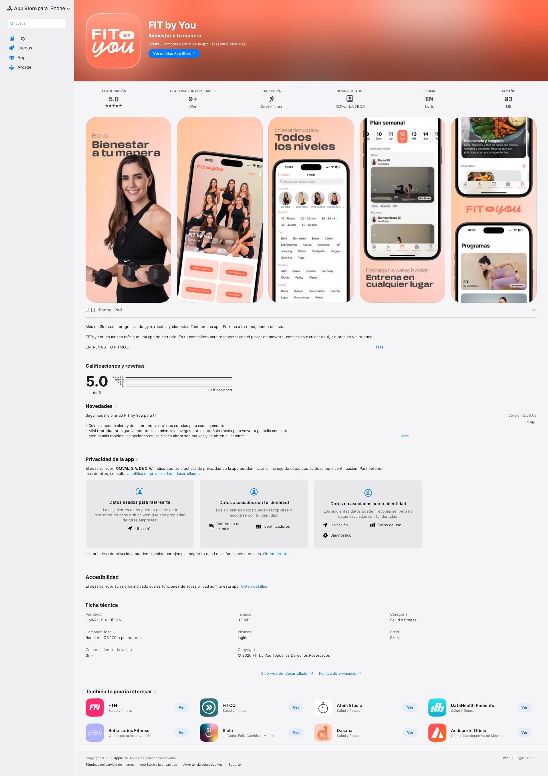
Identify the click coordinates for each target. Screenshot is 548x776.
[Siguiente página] (542, 720)
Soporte (235, 764)
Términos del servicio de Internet (110, 764)
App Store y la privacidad (158, 764)
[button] (37, 38)
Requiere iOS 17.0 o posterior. (112, 637)
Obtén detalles (276, 553)
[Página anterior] (80, 720)
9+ (392, 637)
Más (379, 347)
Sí (87, 655)
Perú (506, 758)
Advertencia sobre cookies (203, 764)
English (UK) (524, 758)
